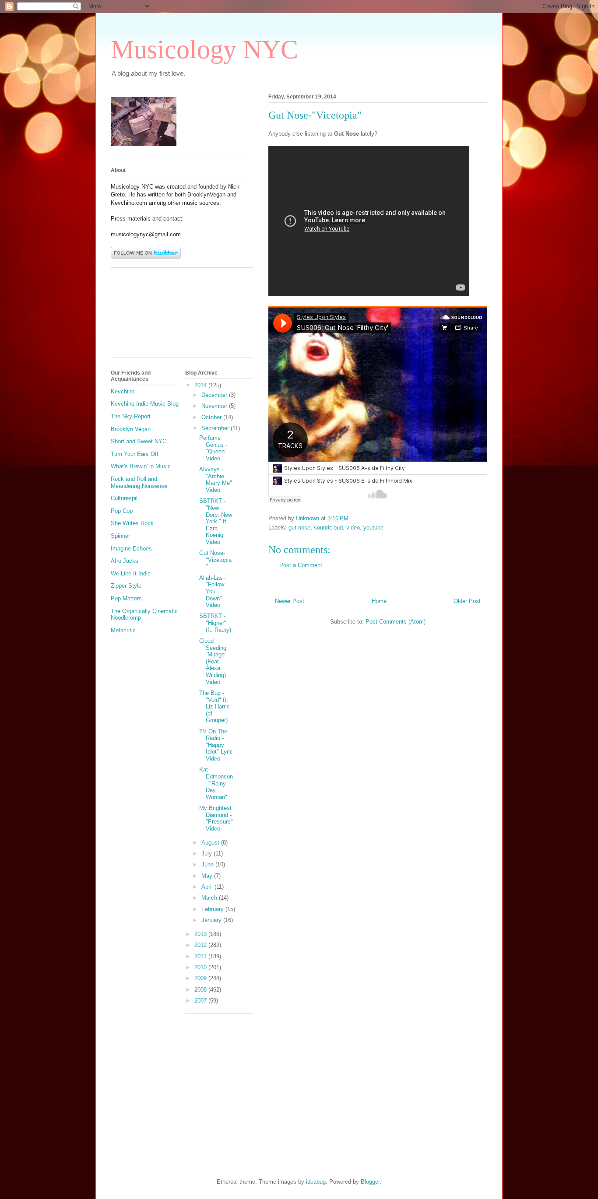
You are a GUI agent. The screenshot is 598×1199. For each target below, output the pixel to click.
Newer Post (289, 601)
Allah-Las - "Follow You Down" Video (212, 591)
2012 (201, 945)
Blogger (370, 1181)
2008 (201, 989)
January (212, 920)
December (215, 395)
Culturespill (125, 498)
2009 (201, 978)
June (208, 864)
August (211, 842)
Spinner (120, 536)
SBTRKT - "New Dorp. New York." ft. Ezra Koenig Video (215, 521)
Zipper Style (126, 585)
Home (379, 601)
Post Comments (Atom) (396, 621)
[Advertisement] (150, 316)
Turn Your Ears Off (134, 454)
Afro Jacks (124, 560)
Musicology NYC (204, 49)
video (353, 527)
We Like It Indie (131, 573)
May (207, 876)
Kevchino (122, 391)
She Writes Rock (132, 523)
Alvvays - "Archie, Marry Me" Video (215, 479)
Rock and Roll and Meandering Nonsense (139, 482)
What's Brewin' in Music (141, 466)
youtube (373, 527)
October (212, 417)
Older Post (467, 601)
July (207, 853)
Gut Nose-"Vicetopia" (215, 560)
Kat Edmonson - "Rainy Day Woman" (216, 783)
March (210, 897)
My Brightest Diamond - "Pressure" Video (216, 818)
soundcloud (328, 527)
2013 (201, 934)
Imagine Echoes (131, 548)
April (208, 886)
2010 (201, 967)
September (216, 428)
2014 (201, 385)
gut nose (299, 527)
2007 (201, 1000)
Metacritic (123, 630)
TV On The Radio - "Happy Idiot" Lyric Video (216, 745)
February (213, 909)
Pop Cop (122, 511)
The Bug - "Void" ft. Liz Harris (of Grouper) (214, 706)
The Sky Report (131, 416)
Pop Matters (126, 598)
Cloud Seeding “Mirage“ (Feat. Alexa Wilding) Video (212, 661)
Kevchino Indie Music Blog (145, 403)
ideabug (316, 1181)
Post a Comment (300, 565)
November (215, 406)
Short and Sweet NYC (138, 441)
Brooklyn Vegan (131, 429)
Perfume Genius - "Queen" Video (213, 448)
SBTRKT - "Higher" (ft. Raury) (215, 623)
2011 (201, 956)
